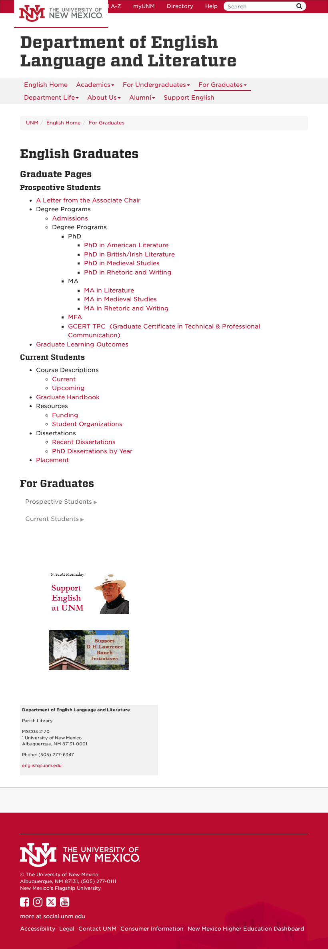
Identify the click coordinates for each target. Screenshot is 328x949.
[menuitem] (46, 84)
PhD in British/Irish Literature (129, 254)
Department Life (49, 97)
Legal (66, 928)
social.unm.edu (64, 916)
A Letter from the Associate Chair (88, 200)
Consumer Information (152, 928)
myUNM (144, 6)
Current (65, 379)
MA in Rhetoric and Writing (126, 308)
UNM (32, 123)
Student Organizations (87, 424)
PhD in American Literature (126, 245)
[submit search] (299, 6)
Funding (65, 415)
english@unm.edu (42, 765)
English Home (46, 84)
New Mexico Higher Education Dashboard (246, 928)
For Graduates (220, 84)
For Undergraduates (154, 84)
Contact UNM (97, 928)
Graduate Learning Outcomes (82, 344)
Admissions (70, 218)
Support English (189, 97)
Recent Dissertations (84, 442)
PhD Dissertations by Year (92, 451)
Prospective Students (58, 501)
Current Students (52, 519)
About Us (102, 97)
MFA (75, 317)
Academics (93, 84)
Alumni (140, 97)
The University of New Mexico (61, 14)
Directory (180, 6)
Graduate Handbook (68, 397)
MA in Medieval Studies (120, 299)
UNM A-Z (108, 6)
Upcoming (68, 388)
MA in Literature (109, 290)
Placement (52, 460)
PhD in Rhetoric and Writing (128, 272)
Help (211, 6)
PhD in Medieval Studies (122, 263)
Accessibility (37, 928)
